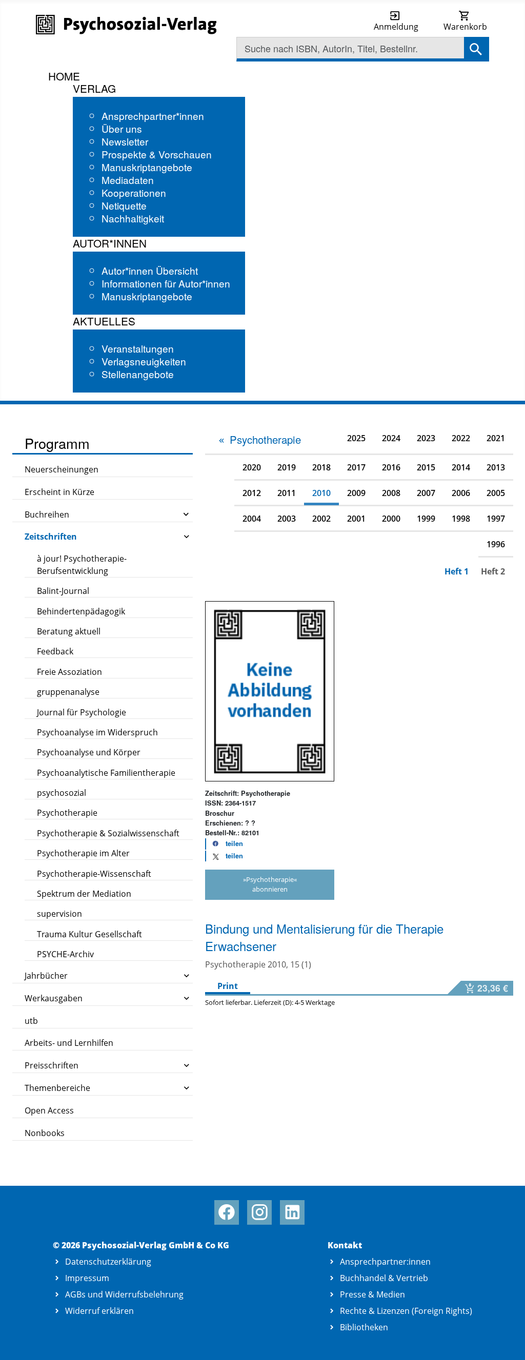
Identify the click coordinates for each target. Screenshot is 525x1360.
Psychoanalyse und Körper (88, 752)
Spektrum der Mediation (84, 893)
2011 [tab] (286, 493)
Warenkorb (465, 26)
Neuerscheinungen (61, 469)
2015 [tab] (426, 467)
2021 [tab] (496, 438)
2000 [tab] (391, 518)
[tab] (259, 440)
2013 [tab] (496, 467)
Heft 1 (457, 571)
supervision (59, 913)
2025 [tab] (356, 438)
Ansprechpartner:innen (385, 1261)
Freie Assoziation (69, 671)
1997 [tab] (496, 518)
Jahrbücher (46, 975)
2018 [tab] (321, 467)
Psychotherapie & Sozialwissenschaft (108, 833)
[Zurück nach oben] (505, 1341)
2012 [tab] (252, 493)
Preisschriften (51, 1065)
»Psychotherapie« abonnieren (270, 884)
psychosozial (61, 792)
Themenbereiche (57, 1088)
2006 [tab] (461, 493)
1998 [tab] (461, 518)
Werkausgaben (54, 998)
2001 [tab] (356, 518)
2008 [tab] (391, 493)
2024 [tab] (391, 438)
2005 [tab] (496, 493)
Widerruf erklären (99, 1310)
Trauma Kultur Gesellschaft (89, 934)
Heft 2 (493, 571)
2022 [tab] (461, 438)
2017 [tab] (356, 467)
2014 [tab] (461, 467)
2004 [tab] (252, 518)
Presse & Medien (372, 1294)
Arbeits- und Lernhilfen (69, 1042)
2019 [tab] (286, 467)
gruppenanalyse (68, 691)
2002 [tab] (321, 518)
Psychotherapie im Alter (83, 853)
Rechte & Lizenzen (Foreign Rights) (406, 1310)
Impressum (87, 1278)
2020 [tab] (252, 467)
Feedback (55, 651)
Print (227, 986)
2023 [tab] (426, 438)
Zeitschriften (51, 536)
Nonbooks (45, 1133)
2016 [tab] (391, 467)
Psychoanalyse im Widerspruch (97, 732)
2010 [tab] (321, 493)
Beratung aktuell (68, 631)
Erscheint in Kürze (59, 492)
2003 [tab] (286, 518)
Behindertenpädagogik (81, 611)
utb (31, 1020)
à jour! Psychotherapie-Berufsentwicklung (82, 564)
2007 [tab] (426, 493)
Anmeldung (396, 26)
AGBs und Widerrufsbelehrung (124, 1294)
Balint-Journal (63, 590)
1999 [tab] (426, 518)
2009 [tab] (356, 493)
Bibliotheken (364, 1327)
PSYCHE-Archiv (65, 954)
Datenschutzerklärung (108, 1261)
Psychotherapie (67, 812)
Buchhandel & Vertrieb (384, 1278)
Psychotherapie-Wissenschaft (94, 873)
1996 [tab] (496, 544)
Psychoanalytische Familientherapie (106, 772)
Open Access (49, 1110)
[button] (224, 844)
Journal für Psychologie (81, 712)
